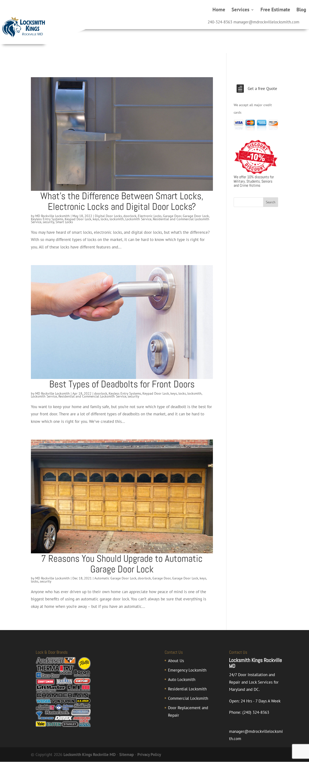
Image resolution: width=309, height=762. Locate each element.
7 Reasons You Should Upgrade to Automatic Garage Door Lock (122, 563)
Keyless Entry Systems (47, 219)
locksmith (117, 219)
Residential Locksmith (187, 689)
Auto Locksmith (181, 679)
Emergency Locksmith (187, 670)
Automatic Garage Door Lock (115, 578)
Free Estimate (275, 10)
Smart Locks (64, 222)
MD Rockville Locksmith (52, 216)
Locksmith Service (138, 219)
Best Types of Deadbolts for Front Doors (122, 384)
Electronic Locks (150, 216)
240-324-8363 (220, 22)
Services (240, 10)
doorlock (129, 216)
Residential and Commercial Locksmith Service (92, 396)
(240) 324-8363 (255, 712)
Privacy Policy (149, 754)
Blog (301, 10)
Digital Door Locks (108, 216)
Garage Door (172, 216)
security (48, 222)
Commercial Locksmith (188, 698)
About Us (176, 660)
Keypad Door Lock (78, 219)
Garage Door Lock (196, 216)
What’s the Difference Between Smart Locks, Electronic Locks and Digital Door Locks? (122, 201)
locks (104, 219)
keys (96, 219)
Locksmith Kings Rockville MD (89, 754)
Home (218, 10)
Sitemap (126, 754)
